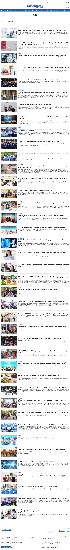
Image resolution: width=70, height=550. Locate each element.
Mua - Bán (58, 10)
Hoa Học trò (45, 2)
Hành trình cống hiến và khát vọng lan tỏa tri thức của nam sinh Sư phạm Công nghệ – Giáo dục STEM (42, 166)
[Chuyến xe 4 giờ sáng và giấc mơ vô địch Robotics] (9, 440)
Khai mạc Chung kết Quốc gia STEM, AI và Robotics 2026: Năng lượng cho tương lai (43, 424)
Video (47, 10)
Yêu (25, 10)
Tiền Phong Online (29, 2)
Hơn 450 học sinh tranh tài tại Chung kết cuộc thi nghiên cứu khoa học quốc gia (42, 55)
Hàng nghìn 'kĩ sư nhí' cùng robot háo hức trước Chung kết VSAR (39, 486)
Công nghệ (43, 10)
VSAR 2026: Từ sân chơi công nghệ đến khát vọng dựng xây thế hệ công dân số (42, 363)
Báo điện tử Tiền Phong (35, 7)
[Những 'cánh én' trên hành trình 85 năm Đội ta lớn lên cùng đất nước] (9, 292)
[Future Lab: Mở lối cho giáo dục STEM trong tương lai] (9, 107)
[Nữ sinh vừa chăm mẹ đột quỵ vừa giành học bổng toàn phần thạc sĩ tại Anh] (9, 255)
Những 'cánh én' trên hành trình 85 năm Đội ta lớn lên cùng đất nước (38, 289)
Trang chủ (1, 10)
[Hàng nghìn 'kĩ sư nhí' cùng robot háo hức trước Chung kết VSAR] (9, 489)
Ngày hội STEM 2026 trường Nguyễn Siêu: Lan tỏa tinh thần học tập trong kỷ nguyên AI (43, 524)
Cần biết (63, 10)
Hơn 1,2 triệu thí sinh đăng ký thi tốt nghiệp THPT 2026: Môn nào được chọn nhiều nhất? (42, 511)
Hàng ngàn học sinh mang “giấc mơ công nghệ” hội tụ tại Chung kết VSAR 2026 (41, 449)
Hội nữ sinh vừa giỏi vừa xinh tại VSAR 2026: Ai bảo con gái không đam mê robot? (42, 326)
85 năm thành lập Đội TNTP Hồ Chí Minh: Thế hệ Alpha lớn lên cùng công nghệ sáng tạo (43, 277)
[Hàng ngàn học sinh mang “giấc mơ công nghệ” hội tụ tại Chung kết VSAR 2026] (9, 452)
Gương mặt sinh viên (35, 10)
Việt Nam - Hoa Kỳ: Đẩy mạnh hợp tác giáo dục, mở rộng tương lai (39, 141)
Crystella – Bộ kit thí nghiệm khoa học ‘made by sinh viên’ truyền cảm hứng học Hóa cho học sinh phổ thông (42, 129)
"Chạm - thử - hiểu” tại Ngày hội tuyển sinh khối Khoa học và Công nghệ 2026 (41, 301)
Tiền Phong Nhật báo (38, 2)
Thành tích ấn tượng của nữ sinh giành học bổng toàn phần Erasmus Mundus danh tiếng (43, 265)
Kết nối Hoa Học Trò (21, 238)
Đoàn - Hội (6, 10)
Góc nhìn (21, 10)
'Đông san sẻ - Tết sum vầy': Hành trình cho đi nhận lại (36, 190)
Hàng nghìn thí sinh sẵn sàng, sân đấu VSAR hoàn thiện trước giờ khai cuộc (42, 474)
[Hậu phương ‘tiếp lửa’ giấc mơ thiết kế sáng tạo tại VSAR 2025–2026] (9, 378)
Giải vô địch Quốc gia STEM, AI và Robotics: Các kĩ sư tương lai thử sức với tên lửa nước (43, 413)
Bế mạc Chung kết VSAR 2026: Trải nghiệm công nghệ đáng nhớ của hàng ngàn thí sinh (42, 400)
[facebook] (66, 3)
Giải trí (29, 10)
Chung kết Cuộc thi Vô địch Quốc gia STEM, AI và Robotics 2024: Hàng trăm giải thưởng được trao (41, 216)
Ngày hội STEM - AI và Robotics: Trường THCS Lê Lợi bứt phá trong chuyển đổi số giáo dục (42, 536)
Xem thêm (68, 10)
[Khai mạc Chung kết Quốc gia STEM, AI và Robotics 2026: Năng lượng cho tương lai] (9, 427)
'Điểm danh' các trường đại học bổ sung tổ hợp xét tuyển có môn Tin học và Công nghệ (42, 179)
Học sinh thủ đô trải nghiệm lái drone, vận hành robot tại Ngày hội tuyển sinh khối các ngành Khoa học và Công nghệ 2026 (43, 43)
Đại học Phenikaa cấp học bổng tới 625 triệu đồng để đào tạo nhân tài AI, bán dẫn (42, 30)
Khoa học (19, 484)
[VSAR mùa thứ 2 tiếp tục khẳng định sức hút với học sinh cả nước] (9, 464)
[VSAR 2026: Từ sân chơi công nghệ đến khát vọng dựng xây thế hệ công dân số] (9, 366)
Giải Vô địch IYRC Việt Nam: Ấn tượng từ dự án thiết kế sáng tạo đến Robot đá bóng (43, 314)
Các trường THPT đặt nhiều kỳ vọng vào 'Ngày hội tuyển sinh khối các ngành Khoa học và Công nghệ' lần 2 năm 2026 (43, 68)
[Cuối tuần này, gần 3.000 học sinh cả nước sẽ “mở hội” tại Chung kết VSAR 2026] (9, 501)
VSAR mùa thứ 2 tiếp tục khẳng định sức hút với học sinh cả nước (39, 461)
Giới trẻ (19, 287)
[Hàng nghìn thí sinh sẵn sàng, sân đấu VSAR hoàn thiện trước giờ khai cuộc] (9, 477)
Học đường (20, 201)
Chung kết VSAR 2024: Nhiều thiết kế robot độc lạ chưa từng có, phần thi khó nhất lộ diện (43, 203)
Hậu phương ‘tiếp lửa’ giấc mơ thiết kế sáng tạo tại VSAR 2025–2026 (38, 375)
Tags (35, 15)
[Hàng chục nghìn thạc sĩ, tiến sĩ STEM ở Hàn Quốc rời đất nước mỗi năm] (9, 82)
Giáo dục (16, 10)
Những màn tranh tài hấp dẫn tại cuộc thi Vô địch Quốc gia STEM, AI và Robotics (43, 388)
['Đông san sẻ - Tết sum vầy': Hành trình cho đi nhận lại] (9, 193)
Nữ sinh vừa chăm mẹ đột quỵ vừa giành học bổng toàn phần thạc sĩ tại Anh (42, 252)
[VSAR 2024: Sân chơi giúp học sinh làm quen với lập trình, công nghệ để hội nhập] (9, 230)
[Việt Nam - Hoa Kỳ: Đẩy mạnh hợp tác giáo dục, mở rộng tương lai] (9, 144)
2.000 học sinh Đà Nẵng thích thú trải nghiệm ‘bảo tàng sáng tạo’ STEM (41, 548)
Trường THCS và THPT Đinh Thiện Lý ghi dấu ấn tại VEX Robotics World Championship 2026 (39, 339)
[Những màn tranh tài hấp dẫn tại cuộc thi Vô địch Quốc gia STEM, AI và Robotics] (9, 390)
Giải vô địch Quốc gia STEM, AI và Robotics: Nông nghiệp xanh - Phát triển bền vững (42, 240)
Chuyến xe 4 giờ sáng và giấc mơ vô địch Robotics (33, 437)
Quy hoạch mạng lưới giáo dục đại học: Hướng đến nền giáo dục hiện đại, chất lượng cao (43, 154)
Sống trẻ (11, 10)
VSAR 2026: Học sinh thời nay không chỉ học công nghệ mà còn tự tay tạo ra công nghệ (42, 351)
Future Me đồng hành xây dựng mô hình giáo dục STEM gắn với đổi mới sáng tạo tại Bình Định (43, 117)
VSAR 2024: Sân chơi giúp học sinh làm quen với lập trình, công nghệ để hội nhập (42, 227)
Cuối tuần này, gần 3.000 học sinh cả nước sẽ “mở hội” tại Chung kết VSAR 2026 (42, 498)
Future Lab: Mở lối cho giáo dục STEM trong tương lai (36, 104)
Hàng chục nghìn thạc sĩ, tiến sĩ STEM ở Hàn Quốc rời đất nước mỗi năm (39, 80)
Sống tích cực (52, 10)
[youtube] (68, 3)
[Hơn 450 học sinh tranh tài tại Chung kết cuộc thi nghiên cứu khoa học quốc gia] (9, 58)
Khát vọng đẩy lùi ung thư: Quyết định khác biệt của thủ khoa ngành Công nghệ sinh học (42, 92)
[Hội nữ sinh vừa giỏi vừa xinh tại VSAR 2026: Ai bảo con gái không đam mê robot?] (9, 329)
